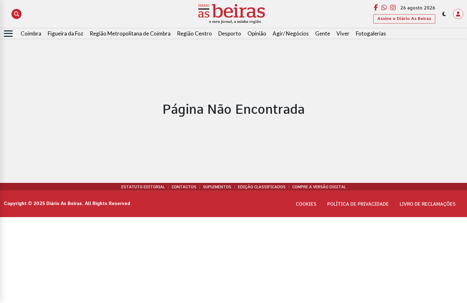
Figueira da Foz (65, 33)
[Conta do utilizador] (458, 14)
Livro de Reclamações (428, 204)
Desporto (229, 33)
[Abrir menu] (8, 33)
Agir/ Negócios (291, 33)
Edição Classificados (262, 187)
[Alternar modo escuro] (444, 14)
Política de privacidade (358, 204)
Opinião (256, 33)
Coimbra (31, 33)
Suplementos (217, 187)
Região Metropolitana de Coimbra (130, 33)
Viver (342, 33)
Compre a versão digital (319, 187)
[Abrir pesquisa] (16, 14)
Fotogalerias (371, 33)
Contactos (184, 187)
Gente (322, 33)
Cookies (306, 204)
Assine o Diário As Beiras (404, 18)
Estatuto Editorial (143, 187)
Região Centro (194, 33)
